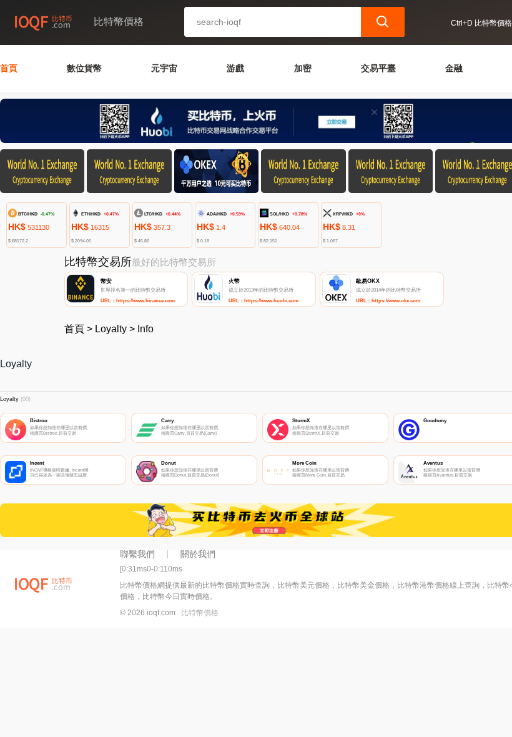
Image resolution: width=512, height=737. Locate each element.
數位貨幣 (84, 68)
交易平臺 (378, 68)
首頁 (8, 68)
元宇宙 (164, 68)
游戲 (235, 68)
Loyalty (111, 329)
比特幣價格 (200, 612)
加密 (303, 68)
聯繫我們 (137, 554)
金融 (454, 68)
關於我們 (197, 554)
